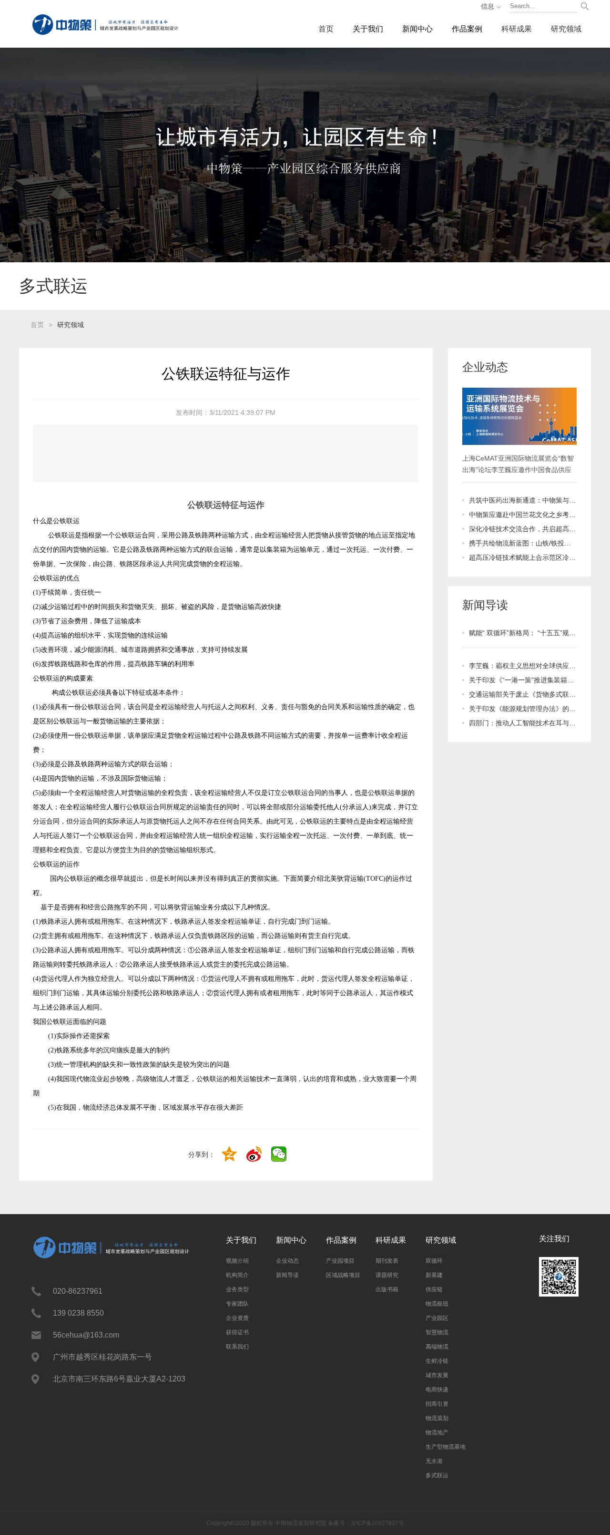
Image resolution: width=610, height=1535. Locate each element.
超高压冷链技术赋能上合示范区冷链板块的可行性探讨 (523, 557)
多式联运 (437, 1475)
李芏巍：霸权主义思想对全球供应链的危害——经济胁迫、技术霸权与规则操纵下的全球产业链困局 (523, 666)
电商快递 (437, 1389)
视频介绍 (237, 1260)
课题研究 (387, 1275)
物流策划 (437, 1418)
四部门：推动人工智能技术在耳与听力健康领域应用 (523, 723)
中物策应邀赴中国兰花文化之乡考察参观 (523, 514)
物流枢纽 (437, 1303)
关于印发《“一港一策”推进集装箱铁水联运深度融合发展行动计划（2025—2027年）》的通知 (523, 680)
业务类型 (237, 1289)
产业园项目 (340, 1260)
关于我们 (368, 29)
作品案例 (467, 29)
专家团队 (237, 1303)
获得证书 (237, 1332)
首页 (326, 29)
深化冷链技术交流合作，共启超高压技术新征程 (523, 529)
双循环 (434, 1260)
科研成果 (516, 29)
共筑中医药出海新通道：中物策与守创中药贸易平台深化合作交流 (523, 500)
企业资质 (237, 1318)
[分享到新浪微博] (255, 1155)
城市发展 (437, 1375)
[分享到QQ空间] (230, 1155)
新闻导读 (287, 1275)
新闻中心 (417, 29)
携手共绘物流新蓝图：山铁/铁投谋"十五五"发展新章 (523, 543)
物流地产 (437, 1432)
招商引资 (437, 1404)
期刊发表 (387, 1260)
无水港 (434, 1461)
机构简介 (237, 1275)
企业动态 (287, 1260)
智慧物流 (437, 1332)
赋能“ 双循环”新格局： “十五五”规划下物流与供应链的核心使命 (523, 633)
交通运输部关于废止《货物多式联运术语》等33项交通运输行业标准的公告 (523, 694)
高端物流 (437, 1346)
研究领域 (566, 29)
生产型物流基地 (446, 1446)
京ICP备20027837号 (377, 1523)
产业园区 (437, 1318)
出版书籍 (387, 1289)
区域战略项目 (343, 1275)
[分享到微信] (279, 1155)
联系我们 (237, 1346)
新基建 (434, 1275)
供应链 (434, 1289)
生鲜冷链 (437, 1361)
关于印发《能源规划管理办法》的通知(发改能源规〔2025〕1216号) (523, 708)
